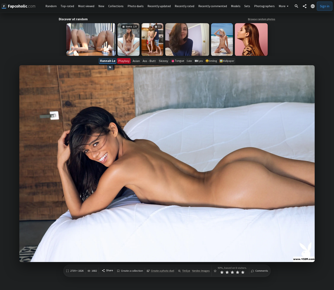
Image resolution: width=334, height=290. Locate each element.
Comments (261, 270)
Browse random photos (261, 19)
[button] (313, 6)
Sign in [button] (324, 6)
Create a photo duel (162, 270)
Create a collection (132, 270)
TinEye (186, 270)
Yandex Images (201, 270)
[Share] (305, 6)
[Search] (296, 6)
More (282, 6)
